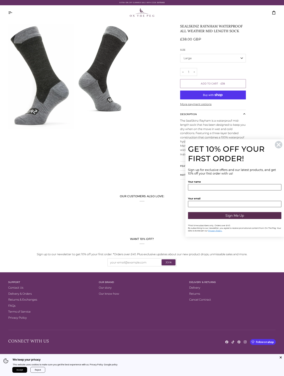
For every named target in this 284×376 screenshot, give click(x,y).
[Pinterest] (238, 342)
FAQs (11, 305)
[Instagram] (245, 342)
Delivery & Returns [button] (202, 282)
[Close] (280, 357)
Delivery (194, 287)
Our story (105, 287)
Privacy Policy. (215, 230)
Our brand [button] (106, 282)
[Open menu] (13, 12)
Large (188, 58)
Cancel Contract (200, 299)
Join (169, 262)
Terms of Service (19, 311)
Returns (194, 293)
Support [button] (14, 282)
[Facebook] (226, 342)
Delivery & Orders (20, 293)
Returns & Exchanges (22, 299)
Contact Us (15, 287)
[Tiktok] (233, 342)
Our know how (109, 293)
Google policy (111, 364)
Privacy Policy (17, 317)
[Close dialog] (278, 145)
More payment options (196, 104)
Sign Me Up (234, 216)
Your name (194, 181)
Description (188, 114)
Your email (194, 198)
